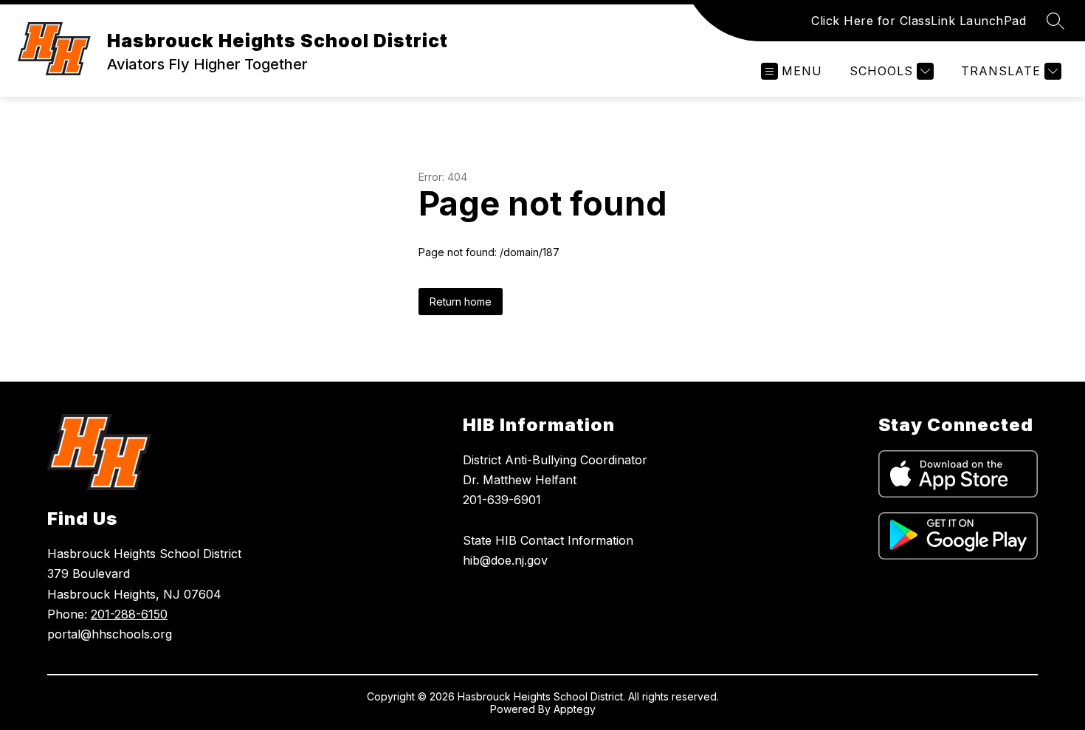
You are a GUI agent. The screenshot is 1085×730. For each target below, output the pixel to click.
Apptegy (575, 709)
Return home (461, 301)
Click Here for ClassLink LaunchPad (918, 20)
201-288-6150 (129, 614)
